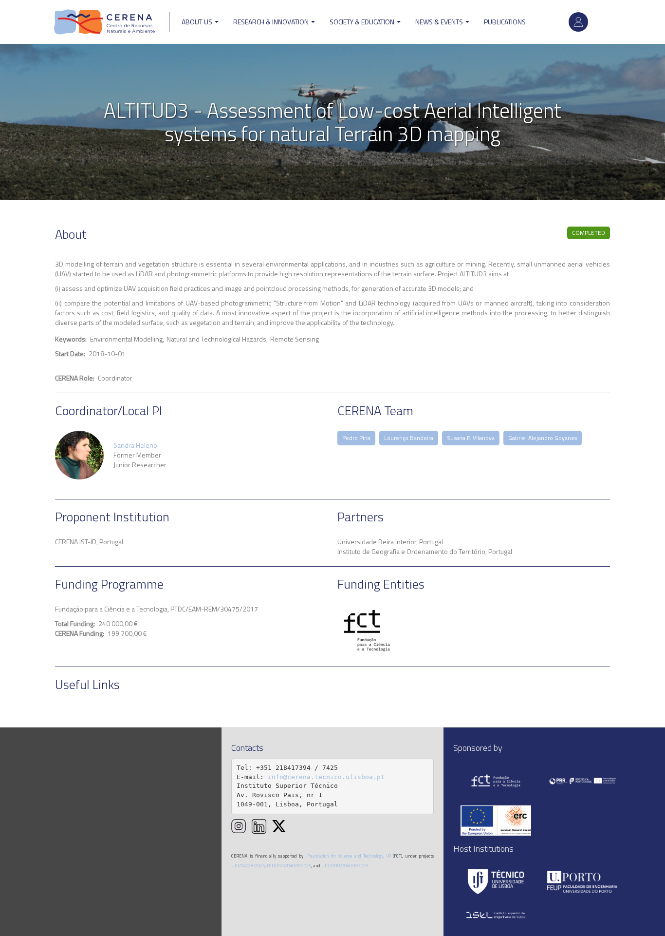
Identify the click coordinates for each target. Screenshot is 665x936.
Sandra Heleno (135, 445)
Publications (505, 22)
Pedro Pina (356, 437)
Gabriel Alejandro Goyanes (542, 437)
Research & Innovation (271, 22)
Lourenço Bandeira (408, 437)
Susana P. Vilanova (471, 437)
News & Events (439, 22)
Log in (578, 22)
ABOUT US (198, 22)
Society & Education (363, 22)
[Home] (105, 21)
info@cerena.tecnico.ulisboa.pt (326, 777)
